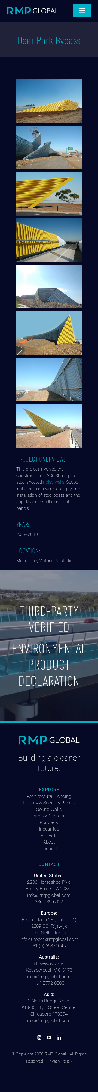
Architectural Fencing (49, 796)
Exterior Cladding (49, 816)
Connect (49, 848)
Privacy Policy (59, 1061)
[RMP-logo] (32, 8)
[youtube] (49, 1037)
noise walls (53, 482)
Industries (49, 829)
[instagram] (39, 1037)
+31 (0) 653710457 (49, 945)
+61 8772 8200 (49, 983)
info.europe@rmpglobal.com (49, 939)
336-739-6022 (49, 901)
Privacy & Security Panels (49, 802)
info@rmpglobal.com (49, 895)
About (49, 842)
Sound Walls (49, 809)
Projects (49, 835)
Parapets (49, 822)
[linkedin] (59, 1037)
